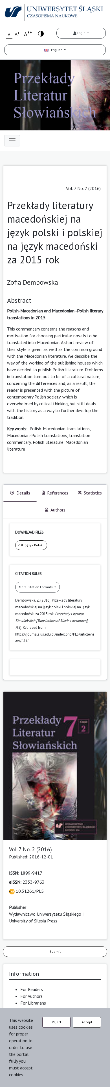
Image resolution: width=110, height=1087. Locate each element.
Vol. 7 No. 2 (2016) (83, 188)
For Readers (31, 989)
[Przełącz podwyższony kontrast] (41, 33)
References (57, 493)
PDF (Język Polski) (31, 545)
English (56, 50)
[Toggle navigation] (12, 140)
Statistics (93, 493)
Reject (56, 1022)
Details (23, 493)
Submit (55, 951)
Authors (57, 510)
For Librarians (33, 1003)
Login (81, 33)
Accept (87, 1022)
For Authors (31, 996)
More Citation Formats (36, 587)
